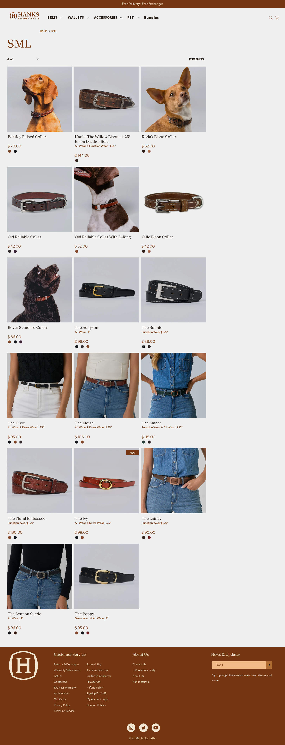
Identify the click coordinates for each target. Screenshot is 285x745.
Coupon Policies (96, 705)
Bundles (151, 17)
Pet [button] (130, 18)
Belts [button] (53, 18)
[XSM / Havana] (9, 251)
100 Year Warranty (65, 687)
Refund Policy (95, 687)
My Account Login (98, 699)
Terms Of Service (64, 711)
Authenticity (61, 693)
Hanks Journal (141, 681)
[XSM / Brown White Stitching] (149, 346)
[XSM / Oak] (9, 151)
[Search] (270, 17)
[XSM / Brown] (76, 160)
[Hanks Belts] (24, 15)
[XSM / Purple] (15, 251)
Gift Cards (60, 699)
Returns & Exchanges (66, 664)
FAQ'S (57, 676)
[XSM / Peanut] (149, 151)
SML (53, 31)
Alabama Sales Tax (97, 670)
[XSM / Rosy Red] (149, 537)
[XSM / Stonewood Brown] (149, 442)
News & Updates (226, 654)
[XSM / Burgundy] (88, 633)
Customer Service (70, 654)
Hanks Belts (147, 738)
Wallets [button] (76, 18)
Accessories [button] (105, 18)
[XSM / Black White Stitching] (143, 346)
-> (269, 665)
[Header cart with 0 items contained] (275, 18)
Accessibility (94, 664)
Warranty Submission (66, 670)
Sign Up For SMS (96, 693)
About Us (141, 654)
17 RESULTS (196, 59)
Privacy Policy (62, 705)
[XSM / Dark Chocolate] (15, 633)
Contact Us (60, 681)
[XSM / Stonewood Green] (143, 442)
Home (43, 31)
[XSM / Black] (15, 151)
